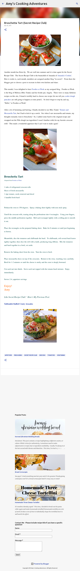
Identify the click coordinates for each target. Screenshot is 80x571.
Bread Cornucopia (21, 472)
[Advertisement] (40, 392)
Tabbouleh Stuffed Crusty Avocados (18, 303)
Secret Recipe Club (30, 355)
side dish (42, 355)
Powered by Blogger (41, 564)
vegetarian (61, 355)
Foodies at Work (38, 89)
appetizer (8, 355)
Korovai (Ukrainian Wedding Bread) (27, 436)
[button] (5, 29)
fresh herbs (18, 355)
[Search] (50, 3)
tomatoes (51, 355)
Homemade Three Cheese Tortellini (27, 502)
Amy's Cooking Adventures (26, 3)
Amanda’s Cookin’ (64, 75)
